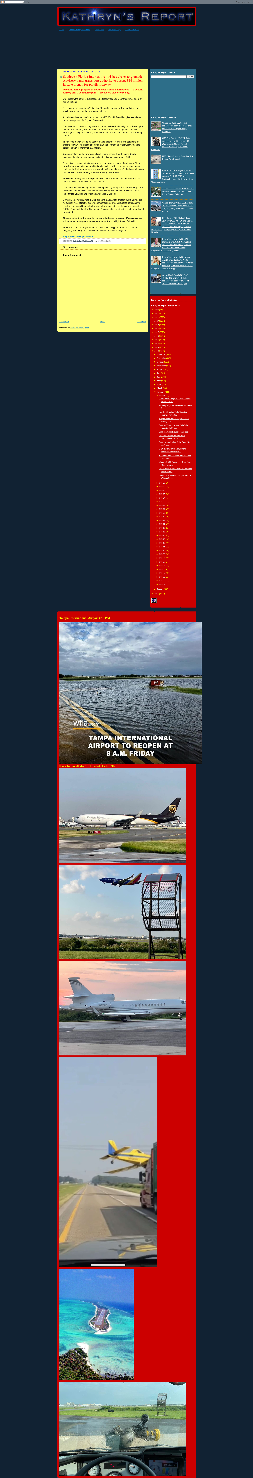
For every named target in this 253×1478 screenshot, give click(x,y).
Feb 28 (162, 483)
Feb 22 (162, 505)
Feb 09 (162, 554)
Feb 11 (162, 547)
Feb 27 (162, 486)
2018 (156, 328)
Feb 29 (162, 395)
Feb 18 (162, 520)
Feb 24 (162, 498)
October (160, 362)
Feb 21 (162, 509)
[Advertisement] (126, 50)
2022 (156, 313)
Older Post (141, 322)
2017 (156, 332)
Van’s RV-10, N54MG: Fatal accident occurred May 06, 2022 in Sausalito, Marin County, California (178, 191)
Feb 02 (162, 581)
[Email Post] (95, 241)
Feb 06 (162, 565)
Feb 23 (162, 502)
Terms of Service (132, 30)
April (159, 384)
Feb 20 (162, 513)
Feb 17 (162, 524)
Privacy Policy (114, 30)
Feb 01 (162, 584)
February (161, 392)
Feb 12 (162, 543)
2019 (156, 325)
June (159, 377)
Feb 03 (162, 577)
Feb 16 (162, 528)
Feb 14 (162, 535)
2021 (156, 317)
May (159, 381)
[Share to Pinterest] (109, 241)
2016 (156, 336)
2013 (156, 347)
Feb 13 (162, 539)
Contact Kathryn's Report (79, 30)
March (160, 388)
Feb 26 (162, 490)
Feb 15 (162, 532)
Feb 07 (162, 562)
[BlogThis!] (102, 241)
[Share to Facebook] (107, 241)
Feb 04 (162, 573)
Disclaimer (99, 30)
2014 (156, 343)
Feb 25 (162, 494)
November (161, 358)
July (159, 373)
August (160, 369)
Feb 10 (162, 550)
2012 (156, 351)
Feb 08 (162, 558)
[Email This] (99, 241)
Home (61, 30)
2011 (156, 594)
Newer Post (64, 322)
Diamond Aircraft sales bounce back (174, 432)
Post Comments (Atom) (80, 328)
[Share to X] (104, 241)
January (160, 589)
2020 (156, 321)
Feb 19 (162, 516)
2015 (156, 340)
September (161, 366)
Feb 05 (162, 569)
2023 (156, 310)
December (161, 354)
